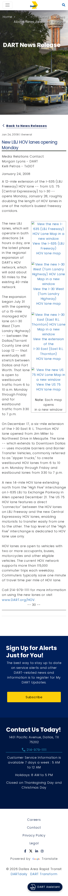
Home (7, 17)
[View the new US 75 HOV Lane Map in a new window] (49, 374)
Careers (34, 819)
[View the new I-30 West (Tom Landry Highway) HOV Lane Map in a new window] (49, 274)
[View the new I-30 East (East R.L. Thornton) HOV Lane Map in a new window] (49, 324)
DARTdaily (19, 874)
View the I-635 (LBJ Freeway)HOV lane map (49, 248)
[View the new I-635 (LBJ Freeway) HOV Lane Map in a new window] (49, 231)
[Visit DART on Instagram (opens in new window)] (42, 851)
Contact (34, 827)
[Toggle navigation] (7, 5)
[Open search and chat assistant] (63, 5)
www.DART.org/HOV (18, 600)
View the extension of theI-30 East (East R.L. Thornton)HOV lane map (48, 349)
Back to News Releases (26, 126)
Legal (34, 843)
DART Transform (43, 874)
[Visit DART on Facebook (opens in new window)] (25, 851)
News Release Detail (58, 22)
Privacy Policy (34, 835)
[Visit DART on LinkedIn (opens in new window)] (37, 851)
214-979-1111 (33, 749)
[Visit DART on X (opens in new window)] (31, 851)
